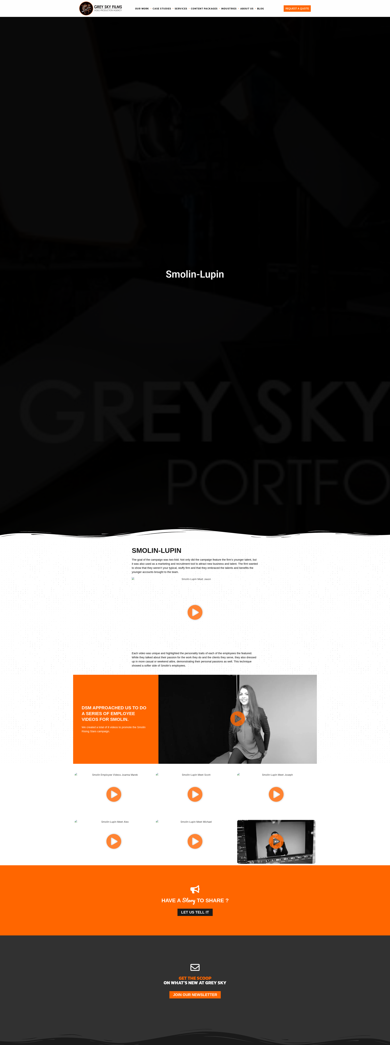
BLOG (260, 8)
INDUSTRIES (229, 8)
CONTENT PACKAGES (204, 8)
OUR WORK (142, 8)
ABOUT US (247, 8)
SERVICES (181, 8)
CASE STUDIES (162, 8)
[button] (195, 613)
